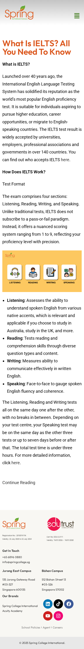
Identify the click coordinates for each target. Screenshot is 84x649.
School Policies (30, 627)
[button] (77, 16)
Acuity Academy (12, 611)
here (65, 159)
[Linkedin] (47, 604)
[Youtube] (47, 615)
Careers (58, 627)
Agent (46, 627)
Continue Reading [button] (18, 482)
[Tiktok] (58, 604)
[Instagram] (58, 615)
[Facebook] (69, 604)
